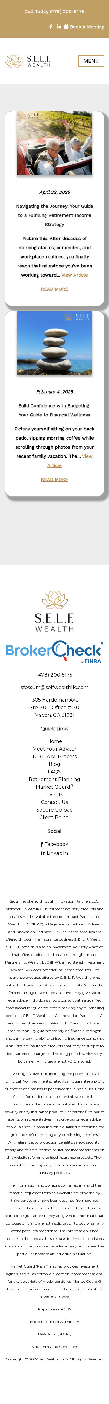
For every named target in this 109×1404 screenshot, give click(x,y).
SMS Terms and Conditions (54, 1346)
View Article (74, 275)
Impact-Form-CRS (54, 1309)
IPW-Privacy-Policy (54, 1334)
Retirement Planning (54, 779)
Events (54, 794)
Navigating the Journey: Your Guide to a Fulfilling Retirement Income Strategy (54, 215)
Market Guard (55, 787)
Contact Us (54, 802)
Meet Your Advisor (54, 749)
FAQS (54, 772)
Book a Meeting (86, 27)
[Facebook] (51, 27)
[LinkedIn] (59, 27)
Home (54, 741)
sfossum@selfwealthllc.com (54, 687)
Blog (54, 764)
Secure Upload (54, 810)
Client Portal (54, 817)
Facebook (55, 844)
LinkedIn (56, 853)
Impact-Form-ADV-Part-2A (54, 1321)
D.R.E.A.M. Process (55, 756)
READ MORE (54, 289)
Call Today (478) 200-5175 (54, 11)
